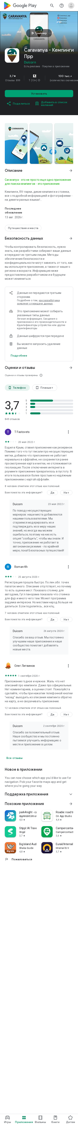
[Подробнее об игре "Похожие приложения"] (71, 804)
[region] (39, 78)
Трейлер (38, 33)
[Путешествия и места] (23, 228)
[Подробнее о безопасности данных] (19, 355)
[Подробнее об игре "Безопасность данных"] (71, 238)
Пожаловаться (18, 859)
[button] (39, 80)
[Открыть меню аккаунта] (71, 5)
